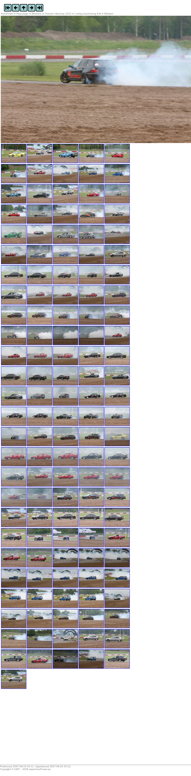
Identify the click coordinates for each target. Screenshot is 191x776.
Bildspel (108, 13)
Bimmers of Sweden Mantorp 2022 (51, 13)
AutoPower (7, 13)
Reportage (22, 13)
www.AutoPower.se (40, 769)
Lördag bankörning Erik (87, 13)
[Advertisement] (31, 728)
